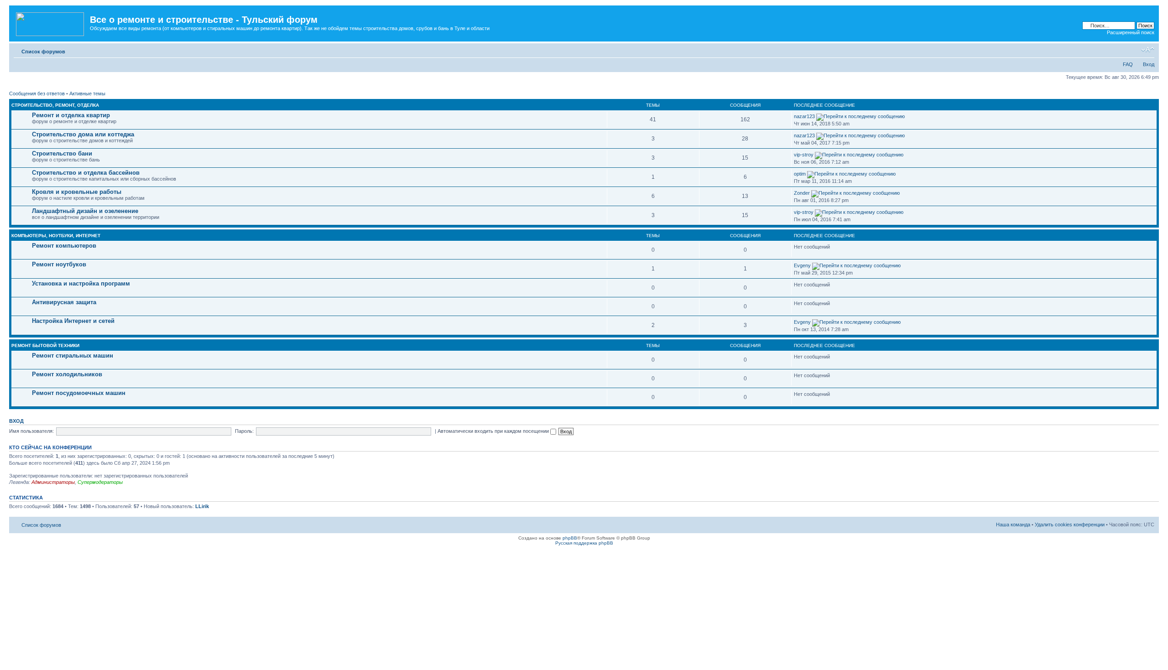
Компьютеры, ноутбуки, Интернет (55, 235)
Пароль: (244, 431)
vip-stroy (803, 154)
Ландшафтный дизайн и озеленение (85, 211)
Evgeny (802, 265)
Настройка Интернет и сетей (73, 320)
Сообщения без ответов (37, 93)
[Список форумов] (50, 22)
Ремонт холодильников (67, 374)
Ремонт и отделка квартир (71, 115)
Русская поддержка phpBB (584, 542)
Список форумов (43, 51)
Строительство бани (62, 153)
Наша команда (1013, 524)
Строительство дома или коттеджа (83, 134)
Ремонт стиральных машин (72, 355)
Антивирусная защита (64, 302)
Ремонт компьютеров (64, 245)
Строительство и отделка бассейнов (86, 172)
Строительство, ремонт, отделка (55, 105)
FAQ (1128, 64)
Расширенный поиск (1130, 32)
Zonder (802, 193)
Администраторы (53, 482)
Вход (1148, 64)
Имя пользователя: (31, 431)
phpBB (570, 537)
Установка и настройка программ (81, 283)
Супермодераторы (100, 482)
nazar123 (804, 116)
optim (800, 174)
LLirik (202, 506)
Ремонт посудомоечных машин (78, 393)
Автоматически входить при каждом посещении (494, 431)
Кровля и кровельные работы (76, 191)
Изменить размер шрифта (1147, 50)
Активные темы (87, 93)
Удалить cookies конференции (1070, 524)
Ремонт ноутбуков (59, 264)
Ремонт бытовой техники (45, 345)
